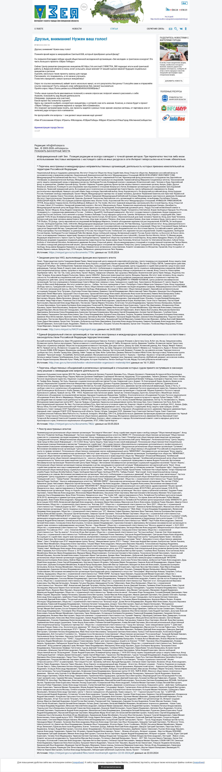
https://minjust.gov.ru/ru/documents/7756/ (72, 252)
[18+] (56, 13)
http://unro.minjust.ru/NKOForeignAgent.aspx (73, 329)
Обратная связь (155, 29)
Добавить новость (174, 81)
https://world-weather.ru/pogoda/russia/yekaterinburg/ (169, 19)
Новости (77, 29)
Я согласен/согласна (111, 767)
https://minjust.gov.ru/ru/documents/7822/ (72, 423)
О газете (38, 29)
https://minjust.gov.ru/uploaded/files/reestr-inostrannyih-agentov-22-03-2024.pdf (91, 753)
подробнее (78, 762)
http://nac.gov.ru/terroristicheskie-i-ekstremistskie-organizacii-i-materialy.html (89, 362)
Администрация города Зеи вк (49, 127)
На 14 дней (169, 17)
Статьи (114, 29)
